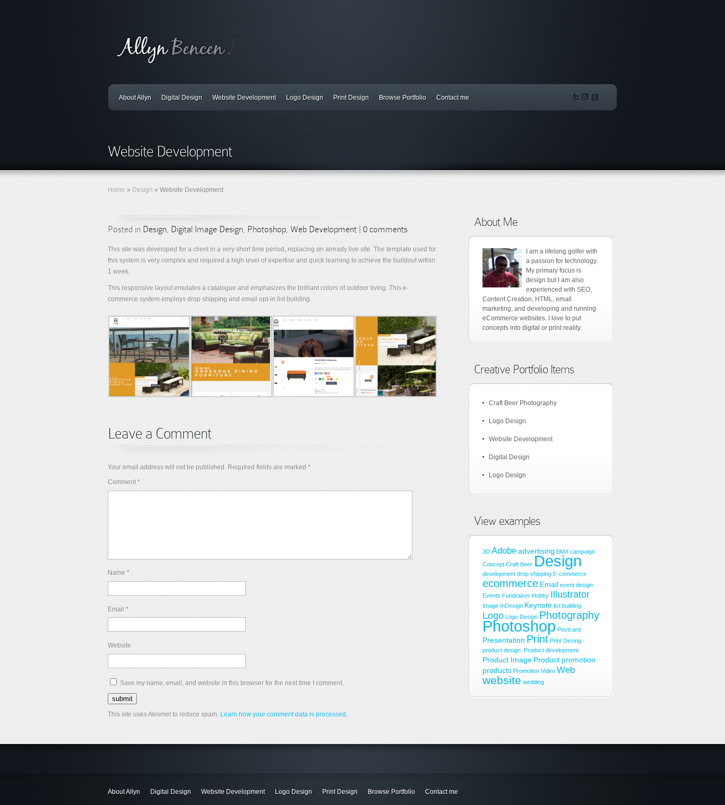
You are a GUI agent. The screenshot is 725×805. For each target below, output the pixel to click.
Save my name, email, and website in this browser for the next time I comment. (232, 683)
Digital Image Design (207, 229)
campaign (582, 551)
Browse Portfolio (402, 97)
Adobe (503, 550)
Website (119, 645)
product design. (502, 650)
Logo (493, 615)
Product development (551, 650)
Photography (569, 615)
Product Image (507, 659)
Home (116, 190)
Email (118, 609)
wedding (533, 682)
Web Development (323, 229)
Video (548, 671)
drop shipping (534, 574)
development (498, 574)
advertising (536, 551)
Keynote (538, 605)
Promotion (526, 671)
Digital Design (181, 97)
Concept (493, 564)
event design (576, 585)
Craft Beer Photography (523, 403)
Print (537, 639)
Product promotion (564, 659)
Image (490, 605)
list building (567, 605)
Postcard (569, 629)
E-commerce (569, 574)
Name (119, 572)
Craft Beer (519, 564)
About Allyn (135, 97)
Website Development (244, 97)
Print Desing (565, 640)
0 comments (385, 229)
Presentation (503, 640)
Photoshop (266, 229)
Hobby (540, 595)
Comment (124, 482)
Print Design (351, 97)
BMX (562, 551)
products (497, 670)
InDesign (511, 605)
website (501, 680)
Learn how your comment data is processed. (284, 714)
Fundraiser (516, 595)
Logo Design (304, 97)
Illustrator (570, 594)
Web (566, 670)
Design (142, 190)
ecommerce (510, 583)
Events (491, 595)
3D (486, 551)
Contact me (452, 97)
